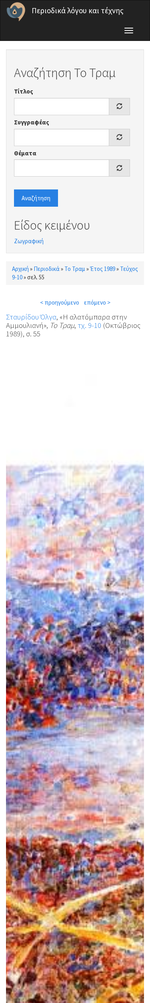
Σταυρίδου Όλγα (31, 316)
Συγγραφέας (31, 122)
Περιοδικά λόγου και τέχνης (78, 10)
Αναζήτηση (36, 198)
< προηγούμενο (59, 302)
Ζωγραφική (29, 241)
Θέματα (25, 153)
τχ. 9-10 (89, 325)
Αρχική (20, 269)
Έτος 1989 (102, 269)
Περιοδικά (47, 269)
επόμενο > (97, 302)
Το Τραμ (74, 269)
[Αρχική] (16, 11)
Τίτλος (23, 91)
